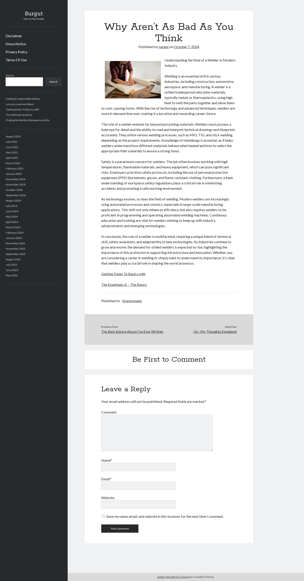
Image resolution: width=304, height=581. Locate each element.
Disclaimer (14, 36)
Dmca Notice (16, 44)
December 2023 (15, 243)
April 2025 (12, 157)
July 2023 (11, 264)
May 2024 (12, 216)
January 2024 (14, 238)
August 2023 (13, 259)
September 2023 (16, 254)
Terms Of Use (16, 60)
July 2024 (11, 206)
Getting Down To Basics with (22, 109)
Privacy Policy (16, 52)
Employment (132, 301)
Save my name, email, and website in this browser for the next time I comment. (165, 516)
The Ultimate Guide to (19, 114)
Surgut (34, 13)
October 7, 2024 (186, 47)
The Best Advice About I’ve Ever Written (132, 331)
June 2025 (12, 147)
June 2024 (12, 211)
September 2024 (16, 195)
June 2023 (12, 270)
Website (107, 497)
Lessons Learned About (20, 104)
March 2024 (13, 227)
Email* (106, 479)
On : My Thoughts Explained (215, 331)
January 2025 (14, 173)
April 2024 (12, 222)
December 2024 (15, 179)
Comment (108, 412)
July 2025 (11, 141)
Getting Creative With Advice (23, 98)
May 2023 (12, 275)
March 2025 (13, 163)
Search (10, 75)
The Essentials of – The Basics (124, 284)
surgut (164, 47)
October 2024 (14, 190)
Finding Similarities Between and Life (28, 120)
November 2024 (15, 184)
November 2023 (15, 248)
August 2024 (13, 200)
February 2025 (14, 168)
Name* (106, 460)
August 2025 (13, 136)
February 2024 (14, 232)
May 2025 (12, 152)
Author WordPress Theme (173, 577)
